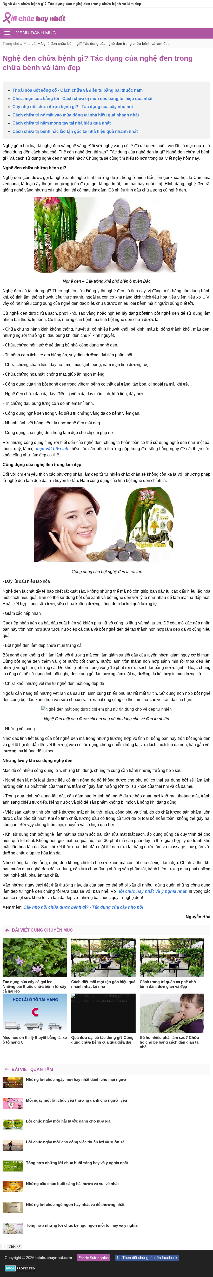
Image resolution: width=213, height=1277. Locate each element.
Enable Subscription (93, 1258)
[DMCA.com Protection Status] (20, 1270)
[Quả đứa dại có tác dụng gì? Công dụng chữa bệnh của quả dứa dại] (103, 1013)
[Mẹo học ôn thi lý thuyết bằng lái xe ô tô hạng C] (35, 1013)
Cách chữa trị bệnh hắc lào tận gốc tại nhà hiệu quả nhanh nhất (75, 131)
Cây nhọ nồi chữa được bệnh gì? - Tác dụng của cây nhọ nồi (72, 106)
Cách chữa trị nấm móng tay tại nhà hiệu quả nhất (61, 123)
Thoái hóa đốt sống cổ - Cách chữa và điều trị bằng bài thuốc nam (77, 90)
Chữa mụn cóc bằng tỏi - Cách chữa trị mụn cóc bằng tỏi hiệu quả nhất (82, 98)
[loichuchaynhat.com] (34, 18)
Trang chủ (11, 43)
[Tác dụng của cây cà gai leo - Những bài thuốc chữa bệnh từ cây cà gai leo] (35, 957)
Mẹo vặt (30, 43)
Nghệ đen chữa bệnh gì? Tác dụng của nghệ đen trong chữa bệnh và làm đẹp (105, 43)
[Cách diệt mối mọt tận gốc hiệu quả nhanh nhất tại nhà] (103, 957)
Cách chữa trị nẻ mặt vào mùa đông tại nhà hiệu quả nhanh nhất (75, 115)
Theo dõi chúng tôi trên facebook (149, 1257)
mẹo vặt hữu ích (52, 449)
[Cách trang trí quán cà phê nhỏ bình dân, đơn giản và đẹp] (172, 957)
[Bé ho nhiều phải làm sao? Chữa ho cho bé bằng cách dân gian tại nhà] (172, 1013)
